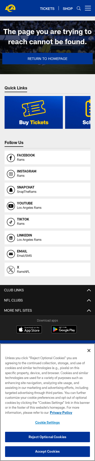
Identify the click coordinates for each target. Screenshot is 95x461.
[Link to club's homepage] (10, 6)
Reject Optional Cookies (47, 437)
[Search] (79, 8)
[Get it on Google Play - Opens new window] (64, 332)
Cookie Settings (47, 422)
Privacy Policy (61, 412)
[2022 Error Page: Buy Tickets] (34, 112)
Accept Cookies (47, 451)
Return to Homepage (47, 58)
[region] (47, 402)
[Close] (88, 350)
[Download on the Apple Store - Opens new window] (29, 330)
